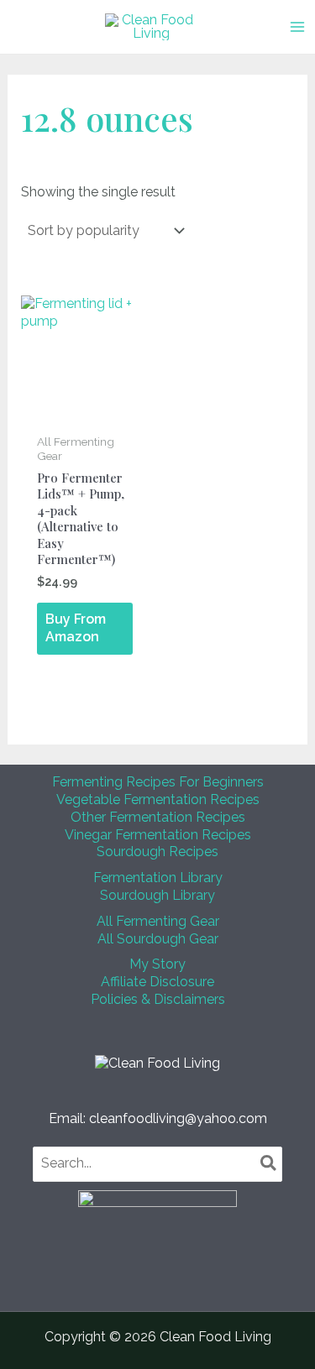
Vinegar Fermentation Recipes (158, 835)
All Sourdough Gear (157, 939)
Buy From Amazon (75, 628)
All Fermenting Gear (158, 921)
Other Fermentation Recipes (158, 817)
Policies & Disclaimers (158, 999)
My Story (157, 964)
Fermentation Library (158, 878)
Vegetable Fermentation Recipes (158, 799)
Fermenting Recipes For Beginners (158, 782)
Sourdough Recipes (157, 852)
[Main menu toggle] (297, 26)
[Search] (269, 1164)
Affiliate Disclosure (157, 982)
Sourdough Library (157, 895)
